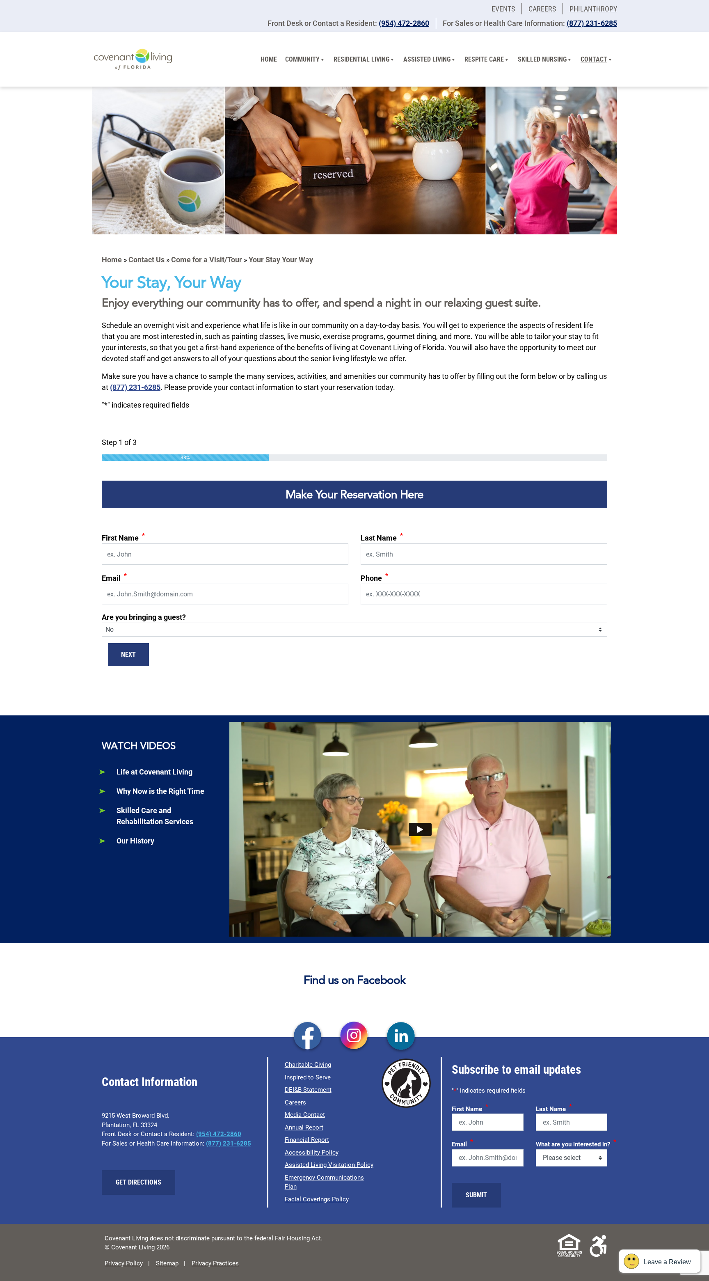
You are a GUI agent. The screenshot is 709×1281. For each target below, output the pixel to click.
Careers (542, 9)
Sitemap (167, 1263)
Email (114, 577)
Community (302, 59)
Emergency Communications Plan (324, 1182)
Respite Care (484, 59)
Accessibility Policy (311, 1152)
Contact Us (146, 259)
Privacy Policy (124, 1263)
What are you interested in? (576, 1143)
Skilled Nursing (542, 59)
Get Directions (138, 1182)
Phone (374, 577)
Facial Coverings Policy (317, 1199)
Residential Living (361, 59)
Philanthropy (593, 9)
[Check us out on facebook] (307, 1037)
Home (269, 59)
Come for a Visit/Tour (206, 259)
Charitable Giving (308, 1064)
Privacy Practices (215, 1263)
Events (503, 9)
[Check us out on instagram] (354, 1037)
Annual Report (304, 1127)
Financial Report (307, 1140)
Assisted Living (427, 59)
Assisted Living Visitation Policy (329, 1165)
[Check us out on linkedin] (401, 1037)
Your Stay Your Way (281, 259)
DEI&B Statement (308, 1089)
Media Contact (305, 1114)
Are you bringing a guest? (144, 617)
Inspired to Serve (308, 1077)
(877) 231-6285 (592, 23)
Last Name (382, 537)
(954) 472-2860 (404, 23)
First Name (123, 537)
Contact (594, 59)
